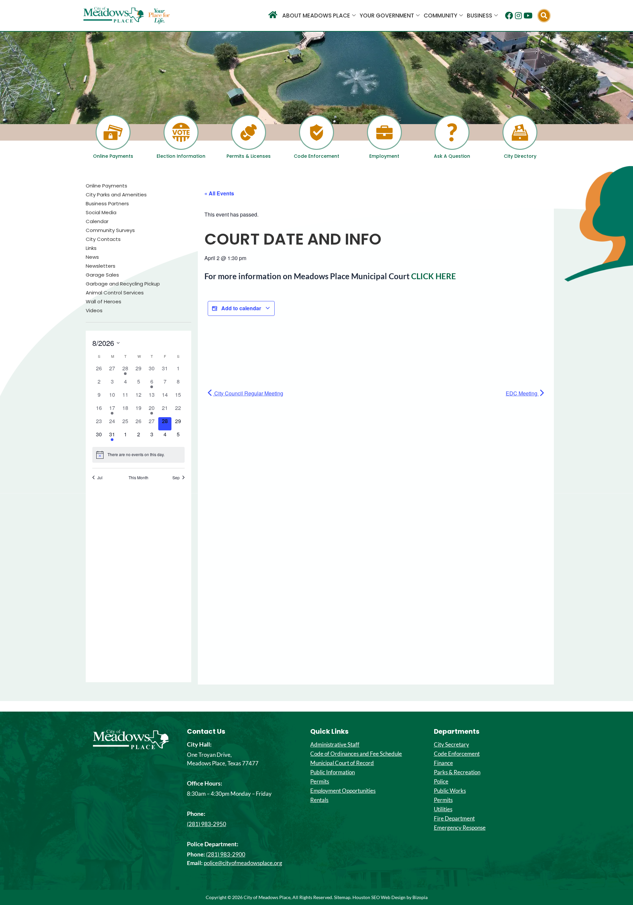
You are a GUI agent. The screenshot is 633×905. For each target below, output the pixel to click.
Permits (319, 781)
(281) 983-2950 (206, 824)
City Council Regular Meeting (248, 393)
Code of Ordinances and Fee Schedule (356, 754)
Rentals (319, 800)
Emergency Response (460, 827)
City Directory (520, 156)
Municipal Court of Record (342, 763)
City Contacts (103, 239)
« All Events (219, 193)
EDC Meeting (522, 393)
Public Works (450, 791)
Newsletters (100, 266)
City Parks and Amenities (116, 194)
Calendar (97, 221)
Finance (443, 763)
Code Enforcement (316, 156)
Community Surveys (110, 230)
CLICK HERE (433, 276)
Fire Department (454, 818)
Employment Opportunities (343, 791)
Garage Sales (102, 275)
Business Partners (107, 203)
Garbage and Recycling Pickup (123, 284)
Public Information (332, 772)
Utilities (443, 809)
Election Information (181, 156)
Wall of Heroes (103, 301)
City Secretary (451, 744)
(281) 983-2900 (225, 854)
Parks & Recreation (457, 772)
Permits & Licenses (248, 156)
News (92, 257)
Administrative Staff (334, 744)
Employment (384, 156)
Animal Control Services (115, 292)
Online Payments (113, 156)
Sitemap (342, 897)
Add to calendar (241, 308)
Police (441, 781)
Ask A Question (452, 156)
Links (91, 248)
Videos (94, 310)
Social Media (101, 212)
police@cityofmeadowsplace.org (243, 862)
